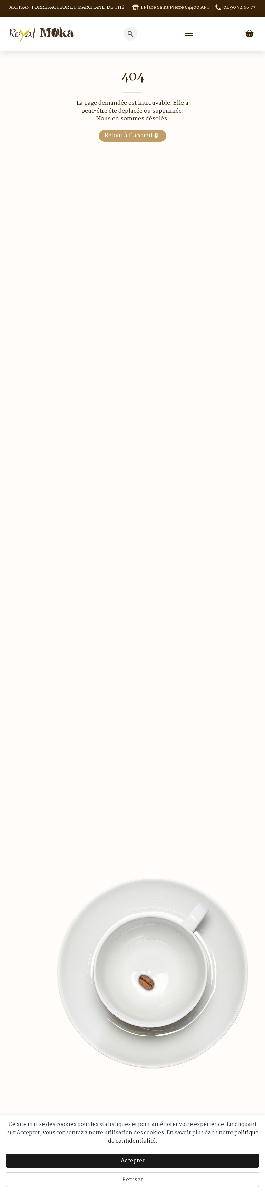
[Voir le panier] (249, 33)
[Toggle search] (130, 34)
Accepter (133, 1160)
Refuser (132, 1179)
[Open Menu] (189, 34)
